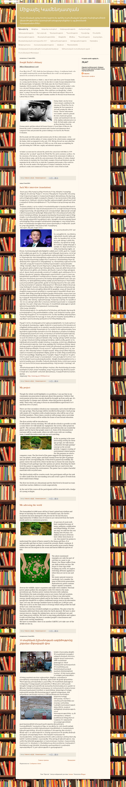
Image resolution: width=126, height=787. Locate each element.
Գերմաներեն (72, 45)
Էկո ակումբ (41, 33)
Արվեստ (60, 45)
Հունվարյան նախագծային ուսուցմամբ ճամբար (38, 49)
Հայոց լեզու (97, 37)
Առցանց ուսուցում (49, 29)
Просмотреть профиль (88, 76)
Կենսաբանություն (26, 33)
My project (25, 387)
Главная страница (43, 760)
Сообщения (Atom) (35, 763)
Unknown (86, 74)
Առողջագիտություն (78, 41)
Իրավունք (85, 33)
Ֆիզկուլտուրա (24, 45)
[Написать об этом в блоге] (52, 178)
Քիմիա (72, 37)
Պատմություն (72, 33)
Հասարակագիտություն (44, 45)
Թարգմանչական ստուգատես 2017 (32, 41)
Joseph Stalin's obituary (31, 62)
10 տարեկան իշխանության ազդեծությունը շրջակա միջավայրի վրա (46, 642)
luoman (71, 774)
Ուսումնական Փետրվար (28, 53)
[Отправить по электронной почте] (50, 178)
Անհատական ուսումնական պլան (76, 49)
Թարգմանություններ (46, 37)
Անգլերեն (62, 37)
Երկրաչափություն (67, 29)
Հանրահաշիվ (84, 29)
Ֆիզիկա (34, 29)
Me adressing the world (31, 504)
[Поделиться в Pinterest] (57, 178)
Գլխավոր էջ (23, 29)
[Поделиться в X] (54, 178)
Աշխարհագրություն (58, 41)
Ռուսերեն (97, 33)
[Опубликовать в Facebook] (55, 178)
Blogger (83, 774)
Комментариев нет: (41, 178)
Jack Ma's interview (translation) (35, 187)
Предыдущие (71, 760)
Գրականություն (56, 33)
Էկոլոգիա (94, 41)
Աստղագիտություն (26, 37)
